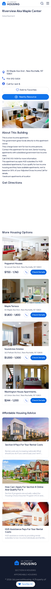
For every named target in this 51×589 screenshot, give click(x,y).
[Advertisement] (25, 43)
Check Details (38, 272)
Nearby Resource (27, 97)
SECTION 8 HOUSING (25, 570)
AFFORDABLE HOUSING (25, 574)
